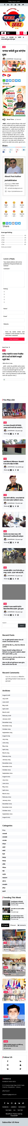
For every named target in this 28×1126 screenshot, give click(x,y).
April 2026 (5, 691)
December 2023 (7, 786)
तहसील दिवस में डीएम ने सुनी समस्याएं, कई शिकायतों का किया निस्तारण (13, 953)
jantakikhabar (11, 163)
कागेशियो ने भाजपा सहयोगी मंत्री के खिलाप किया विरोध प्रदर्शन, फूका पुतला (14, 590)
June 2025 (5, 725)
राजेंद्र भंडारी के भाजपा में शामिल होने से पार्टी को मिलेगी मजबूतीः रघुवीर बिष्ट (12, 339)
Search (4, 605)
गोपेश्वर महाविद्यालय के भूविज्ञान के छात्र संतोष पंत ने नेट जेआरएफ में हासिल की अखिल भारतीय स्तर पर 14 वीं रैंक (14, 1003)
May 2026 (5, 688)
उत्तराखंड (4, 823)
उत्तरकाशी (4, 816)
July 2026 (5, 681)
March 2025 (5, 735)
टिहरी (3, 836)
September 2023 (7, 796)
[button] (18, 33)
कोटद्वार (4, 826)
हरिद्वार (3, 870)
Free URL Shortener (11, 659)
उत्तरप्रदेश (4, 819)
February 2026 (6, 698)
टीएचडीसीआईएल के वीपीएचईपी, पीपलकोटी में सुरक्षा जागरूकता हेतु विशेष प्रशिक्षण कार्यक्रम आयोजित (17, 884)
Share (6, 83)
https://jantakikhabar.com (15, 173)
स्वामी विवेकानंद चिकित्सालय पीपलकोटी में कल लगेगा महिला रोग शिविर (14, 445)
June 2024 (5, 766)
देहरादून (4, 840)
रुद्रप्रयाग (4, 860)
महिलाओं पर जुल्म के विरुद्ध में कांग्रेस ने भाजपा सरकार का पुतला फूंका (15, 661)
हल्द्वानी (4, 873)
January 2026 (6, 701)
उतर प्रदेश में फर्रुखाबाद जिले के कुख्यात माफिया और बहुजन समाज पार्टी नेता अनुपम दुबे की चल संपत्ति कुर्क (17, 899)
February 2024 (6, 779)
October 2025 (6, 711)
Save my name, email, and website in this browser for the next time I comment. (14, 316)
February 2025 (6, 738)
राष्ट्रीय (4, 856)
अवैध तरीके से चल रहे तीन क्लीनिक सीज (17, 892)
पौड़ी (3, 853)
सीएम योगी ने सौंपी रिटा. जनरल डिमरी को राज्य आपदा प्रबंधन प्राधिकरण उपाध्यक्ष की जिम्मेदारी (14, 481)
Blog (3, 812)
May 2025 (5, 728)
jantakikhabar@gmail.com (15, 170)
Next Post (5, 330)
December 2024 (7, 745)
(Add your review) (6, 229)
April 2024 (5, 772)
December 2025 (7, 705)
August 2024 (6, 759)
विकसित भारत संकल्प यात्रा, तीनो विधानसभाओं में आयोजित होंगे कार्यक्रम (13, 518)
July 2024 (5, 762)
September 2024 (7, 755)
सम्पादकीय (4, 867)
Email (6, 299)
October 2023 (6, 793)
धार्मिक (3, 846)
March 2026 (5, 694)
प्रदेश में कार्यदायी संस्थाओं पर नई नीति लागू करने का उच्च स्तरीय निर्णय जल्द (13, 1027)
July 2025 (5, 722)
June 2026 (5, 684)
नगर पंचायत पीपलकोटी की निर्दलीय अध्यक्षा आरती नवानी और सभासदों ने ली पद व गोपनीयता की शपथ (13, 409)
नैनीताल (4, 850)
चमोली (4, 47)
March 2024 (5, 776)
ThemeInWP (14, 1098)
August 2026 (6, 677)
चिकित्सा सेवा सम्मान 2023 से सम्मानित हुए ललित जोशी (13, 978)
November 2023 (7, 789)
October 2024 (6, 752)
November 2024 (7, 749)
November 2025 (7, 708)
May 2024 (5, 769)
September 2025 (7, 715)
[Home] (3, 33)
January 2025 (6, 742)
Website (6, 306)
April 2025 (5, 732)
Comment (7, 251)
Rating (6, 271)
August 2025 (6, 718)
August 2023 (6, 800)
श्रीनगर (4, 863)
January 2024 (6, 783)
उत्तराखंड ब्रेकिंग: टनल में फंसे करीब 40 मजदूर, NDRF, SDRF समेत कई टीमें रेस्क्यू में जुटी (14, 554)
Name (6, 291)
